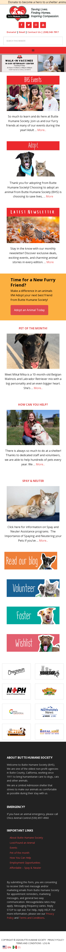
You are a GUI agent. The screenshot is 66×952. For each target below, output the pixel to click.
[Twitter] (29, 25)
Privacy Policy (56, 939)
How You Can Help (20, 857)
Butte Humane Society (33, 13)
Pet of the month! (33, 328)
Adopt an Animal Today (29, 310)
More (49, 196)
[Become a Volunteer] (33, 589)
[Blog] (32, 562)
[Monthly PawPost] (33, 227)
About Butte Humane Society (26, 837)
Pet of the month (19, 852)
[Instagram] (36, 25)
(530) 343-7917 (50, 32)
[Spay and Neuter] (33, 505)
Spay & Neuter (33, 481)
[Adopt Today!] (33, 158)
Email (22, 32)
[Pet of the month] (33, 353)
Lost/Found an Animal (22, 842)
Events (13, 847)
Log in (46, 943)
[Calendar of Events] (33, 95)
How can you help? (33, 405)
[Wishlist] (33, 644)
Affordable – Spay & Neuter (25, 867)
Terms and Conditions (31, 917)
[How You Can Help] (33, 429)
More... (41, 130)
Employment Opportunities (25, 862)
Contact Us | (35, 32)
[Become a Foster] (33, 617)
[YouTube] (43, 25)
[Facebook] (21, 25)
